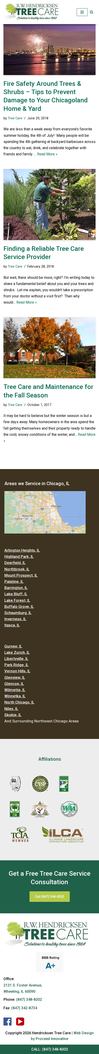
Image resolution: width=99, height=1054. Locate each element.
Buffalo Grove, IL (19, 606)
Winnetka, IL (15, 696)
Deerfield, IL (15, 562)
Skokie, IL (12, 715)
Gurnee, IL (13, 646)
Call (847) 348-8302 (49, 896)
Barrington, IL (16, 587)
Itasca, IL (12, 625)
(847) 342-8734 (24, 1008)
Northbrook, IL (16, 569)
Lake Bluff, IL (15, 594)
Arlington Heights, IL (22, 550)
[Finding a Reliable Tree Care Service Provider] (49, 204)
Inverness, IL (15, 619)
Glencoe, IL (14, 683)
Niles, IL (11, 708)
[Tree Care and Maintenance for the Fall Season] (49, 347)
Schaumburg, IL (18, 612)
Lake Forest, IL (17, 600)
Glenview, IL (14, 677)
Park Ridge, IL (16, 665)
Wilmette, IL (14, 690)
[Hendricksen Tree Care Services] (31, 12)
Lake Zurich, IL (17, 652)
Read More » (47, 154)
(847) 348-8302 (55, 1049)
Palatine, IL (13, 581)
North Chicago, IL (19, 702)
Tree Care (15, 118)
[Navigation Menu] (82, 12)
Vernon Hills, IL (17, 671)
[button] (91, 12)
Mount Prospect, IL (21, 575)
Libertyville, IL (16, 658)
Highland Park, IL (19, 556)
